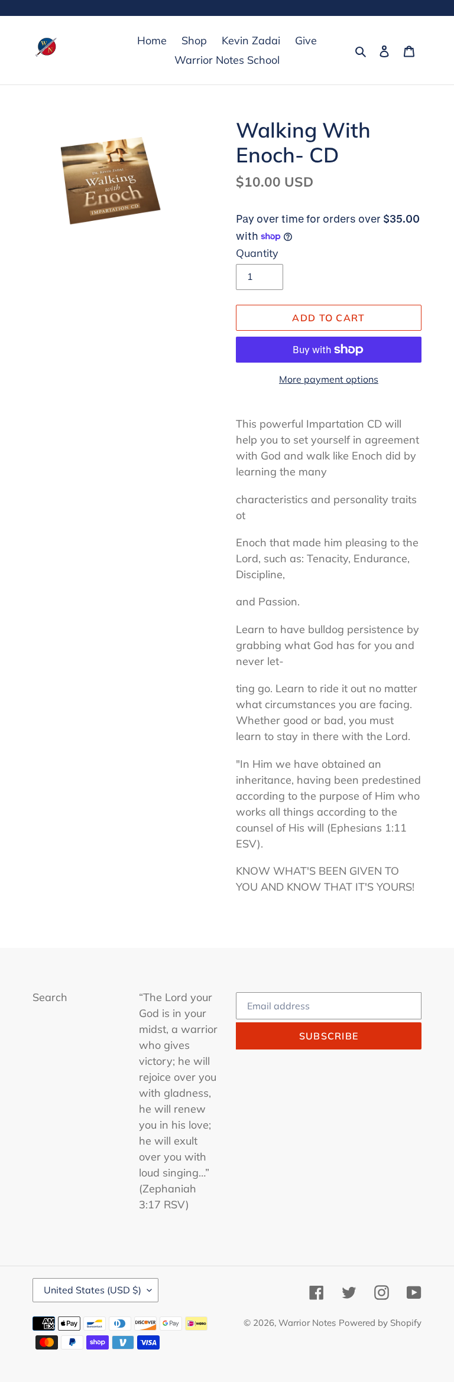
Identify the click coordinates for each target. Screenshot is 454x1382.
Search (50, 997)
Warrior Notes (307, 1322)
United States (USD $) (92, 1290)
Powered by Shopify (380, 1322)
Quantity (257, 253)
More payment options (328, 379)
